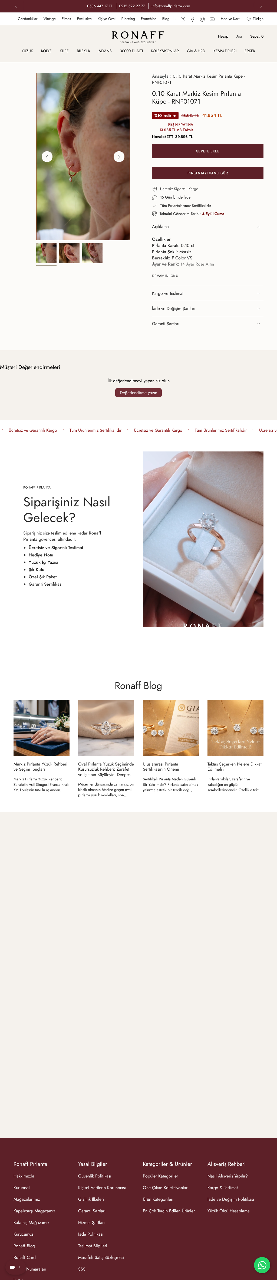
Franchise (103, 18)
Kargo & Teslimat (222, 1188)
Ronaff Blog (138, 685)
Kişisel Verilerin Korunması (102, 1188)
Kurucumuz (23, 1234)
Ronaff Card (25, 1257)
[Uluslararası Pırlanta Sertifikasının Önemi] (171, 728)
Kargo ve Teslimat (167, 293)
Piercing (83, 18)
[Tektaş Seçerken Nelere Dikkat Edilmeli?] (235, 728)
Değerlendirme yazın (138, 393)
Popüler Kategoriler (160, 1176)
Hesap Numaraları (30, 1269)
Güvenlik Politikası (94, 1176)
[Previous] (16, 6)
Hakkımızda (24, 1176)
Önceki (47, 156)
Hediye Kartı (230, 18)
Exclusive (39, 18)
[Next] (261, 6)
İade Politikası (90, 1234)
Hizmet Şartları (91, 1222)
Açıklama (160, 226)
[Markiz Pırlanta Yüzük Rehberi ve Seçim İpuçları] (42, 728)
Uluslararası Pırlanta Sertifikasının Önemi (161, 766)
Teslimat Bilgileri (92, 1246)
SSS (81, 1269)
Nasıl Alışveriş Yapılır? (227, 1176)
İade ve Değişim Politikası (230, 1199)
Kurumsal (22, 1188)
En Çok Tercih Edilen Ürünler (169, 1211)
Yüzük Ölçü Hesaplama (228, 1211)
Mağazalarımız (141, 18)
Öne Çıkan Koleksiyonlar (165, 1188)
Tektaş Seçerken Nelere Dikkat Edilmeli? (234, 766)
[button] (27, 51)
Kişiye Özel (61, 18)
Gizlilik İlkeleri (91, 1199)
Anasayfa (160, 76)
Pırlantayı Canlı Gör (207, 173)
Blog (120, 18)
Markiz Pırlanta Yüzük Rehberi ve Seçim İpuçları (40, 766)
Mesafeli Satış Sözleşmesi (101, 1257)
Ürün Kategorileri (158, 1199)
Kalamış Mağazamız (31, 1222)
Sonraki (119, 156)
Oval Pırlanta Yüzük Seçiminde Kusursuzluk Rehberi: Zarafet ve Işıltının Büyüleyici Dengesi (106, 769)
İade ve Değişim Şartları (173, 308)
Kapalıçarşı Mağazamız (34, 1211)
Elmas (21, 18)
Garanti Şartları (165, 324)
